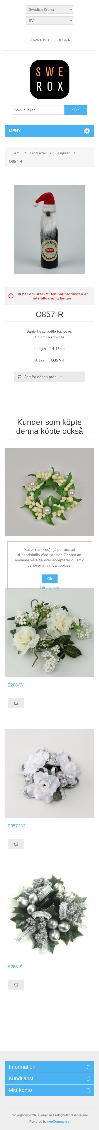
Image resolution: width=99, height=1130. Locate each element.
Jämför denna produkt (43, 377)
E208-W (15, 685)
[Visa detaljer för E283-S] (49, 914)
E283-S (15, 966)
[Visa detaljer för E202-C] (49, 492)
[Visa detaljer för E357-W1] (49, 773)
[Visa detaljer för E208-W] (49, 632)
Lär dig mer (49, 588)
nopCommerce (58, 1121)
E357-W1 (17, 825)
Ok (49, 579)
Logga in (63, 40)
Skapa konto (39, 40)
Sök (76, 110)
